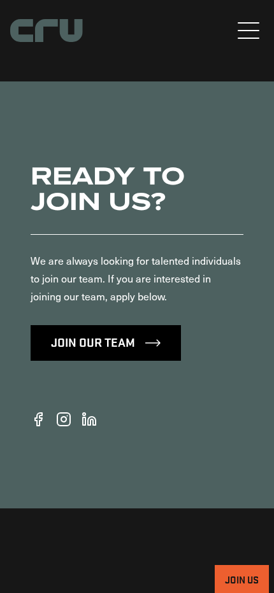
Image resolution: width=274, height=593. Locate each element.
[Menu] (248, 30)
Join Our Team (93, 341)
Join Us (242, 579)
